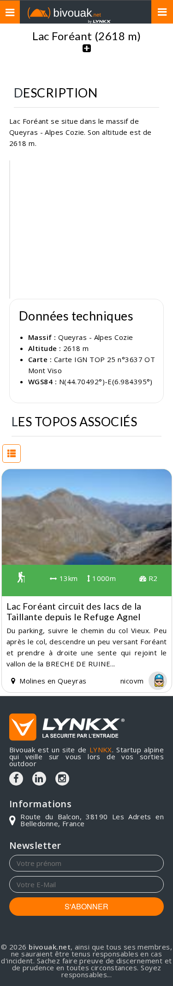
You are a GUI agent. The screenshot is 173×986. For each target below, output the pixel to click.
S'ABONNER (86, 906)
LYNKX (100, 749)
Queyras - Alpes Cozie (95, 337)
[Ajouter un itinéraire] (87, 53)
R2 (151, 578)
